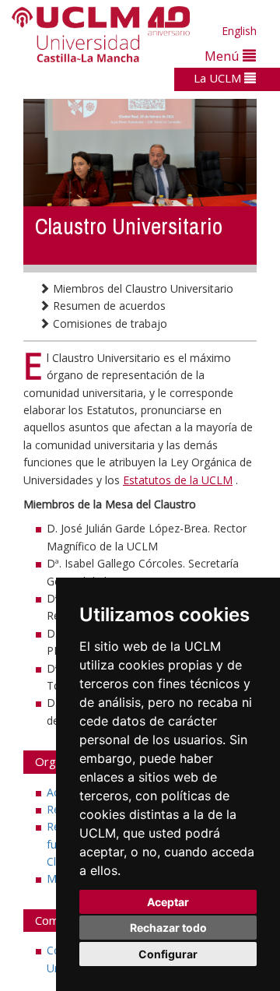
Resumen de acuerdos (108, 305)
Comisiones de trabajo (108, 323)
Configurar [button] (168, 954)
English (239, 30)
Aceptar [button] (168, 901)
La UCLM (219, 78)
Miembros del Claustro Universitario (141, 288)
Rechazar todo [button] (168, 927)
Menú (224, 56)
